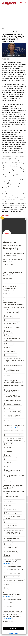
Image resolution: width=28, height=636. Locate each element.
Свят (3, 28)
